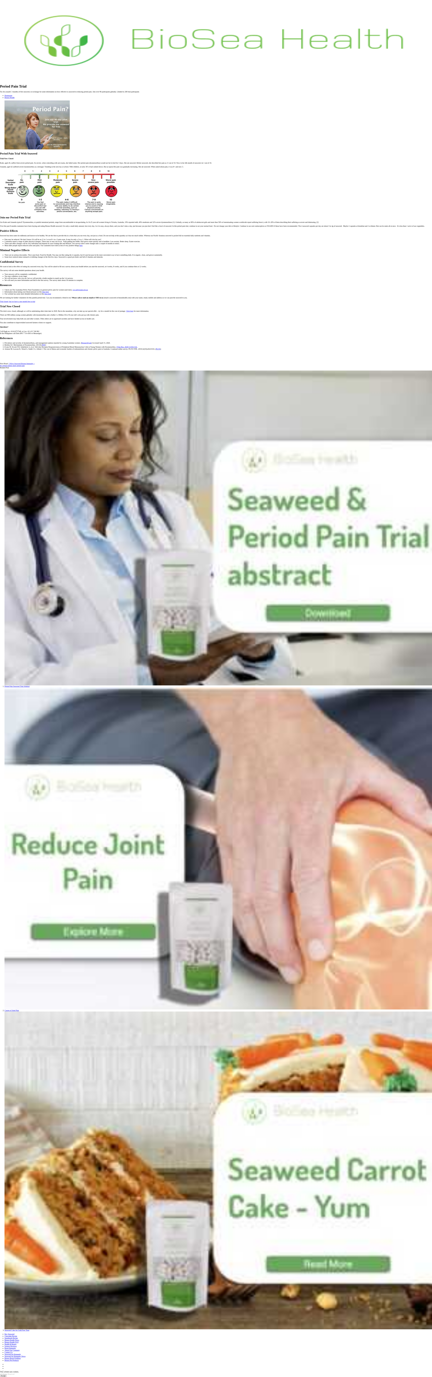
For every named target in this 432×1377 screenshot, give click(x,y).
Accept (3, 1376)
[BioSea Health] (216, 41)
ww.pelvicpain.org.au (80, 290)
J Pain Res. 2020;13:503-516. (126, 347)
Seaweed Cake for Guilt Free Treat (16, 1330)
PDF (43, 345)
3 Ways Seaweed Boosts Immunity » (22, 364)
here (80, 245)
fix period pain (5, 366)
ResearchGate (86, 343)
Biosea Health (9, 98)
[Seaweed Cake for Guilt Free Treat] (218, 1170)
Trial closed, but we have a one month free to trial (17, 301)
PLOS (158, 349)
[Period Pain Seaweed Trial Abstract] (218, 528)
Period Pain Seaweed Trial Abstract (17, 686)
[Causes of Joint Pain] (218, 848)
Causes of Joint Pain (11, 1010)
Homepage (8, 96)
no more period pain (17, 366)
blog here (45, 292)
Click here (129, 311)
